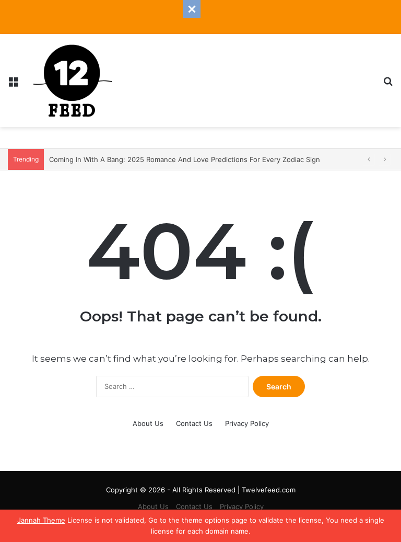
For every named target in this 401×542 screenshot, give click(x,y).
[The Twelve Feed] (72, 80)
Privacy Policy (247, 423)
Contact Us (194, 423)
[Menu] (13, 84)
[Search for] (388, 84)
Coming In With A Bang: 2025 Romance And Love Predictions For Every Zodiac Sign (184, 159)
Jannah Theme (41, 520)
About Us (148, 423)
